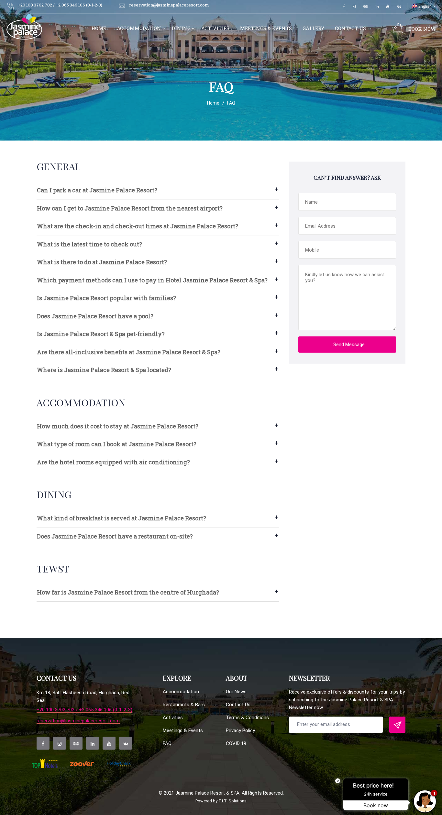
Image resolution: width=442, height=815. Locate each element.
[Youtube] (387, 7)
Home (98, 28)
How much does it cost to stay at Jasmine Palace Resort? (117, 426)
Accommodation (139, 28)
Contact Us (350, 28)
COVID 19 (236, 743)
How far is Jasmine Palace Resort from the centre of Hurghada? (128, 592)
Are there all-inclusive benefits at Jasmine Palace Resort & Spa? (128, 352)
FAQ (167, 743)
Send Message (349, 344)
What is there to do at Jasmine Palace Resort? (102, 262)
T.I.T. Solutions (232, 800)
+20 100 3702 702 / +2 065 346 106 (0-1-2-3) (84, 710)
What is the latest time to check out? (89, 244)
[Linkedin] (377, 7)
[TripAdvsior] (365, 7)
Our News (236, 692)
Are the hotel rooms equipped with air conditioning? (113, 462)
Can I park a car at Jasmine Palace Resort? (97, 190)
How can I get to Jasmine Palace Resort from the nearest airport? (130, 208)
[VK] (399, 7)
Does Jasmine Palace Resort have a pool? (95, 316)
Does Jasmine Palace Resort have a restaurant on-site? (115, 536)
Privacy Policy (240, 730)
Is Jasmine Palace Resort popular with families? (106, 298)
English (425, 6)
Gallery (313, 28)
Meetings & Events (266, 28)
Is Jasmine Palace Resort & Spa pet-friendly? (101, 334)
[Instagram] (354, 7)
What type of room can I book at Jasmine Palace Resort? (116, 444)
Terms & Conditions (247, 717)
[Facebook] (344, 7)
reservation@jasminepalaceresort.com (78, 721)
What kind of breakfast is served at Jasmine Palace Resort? (121, 518)
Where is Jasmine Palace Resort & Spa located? (104, 370)
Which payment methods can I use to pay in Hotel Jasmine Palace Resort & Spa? (152, 280)
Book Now (422, 29)
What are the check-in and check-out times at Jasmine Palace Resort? (137, 226)
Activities (215, 28)
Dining (181, 28)
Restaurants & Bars (184, 704)
